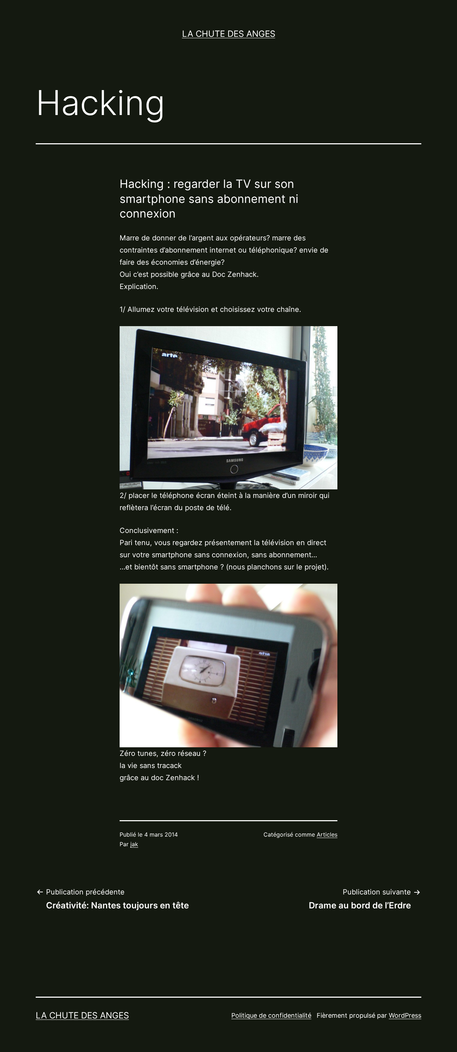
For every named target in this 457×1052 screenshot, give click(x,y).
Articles (327, 834)
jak (134, 844)
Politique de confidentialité (271, 1015)
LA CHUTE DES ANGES (228, 34)
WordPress (405, 1015)
